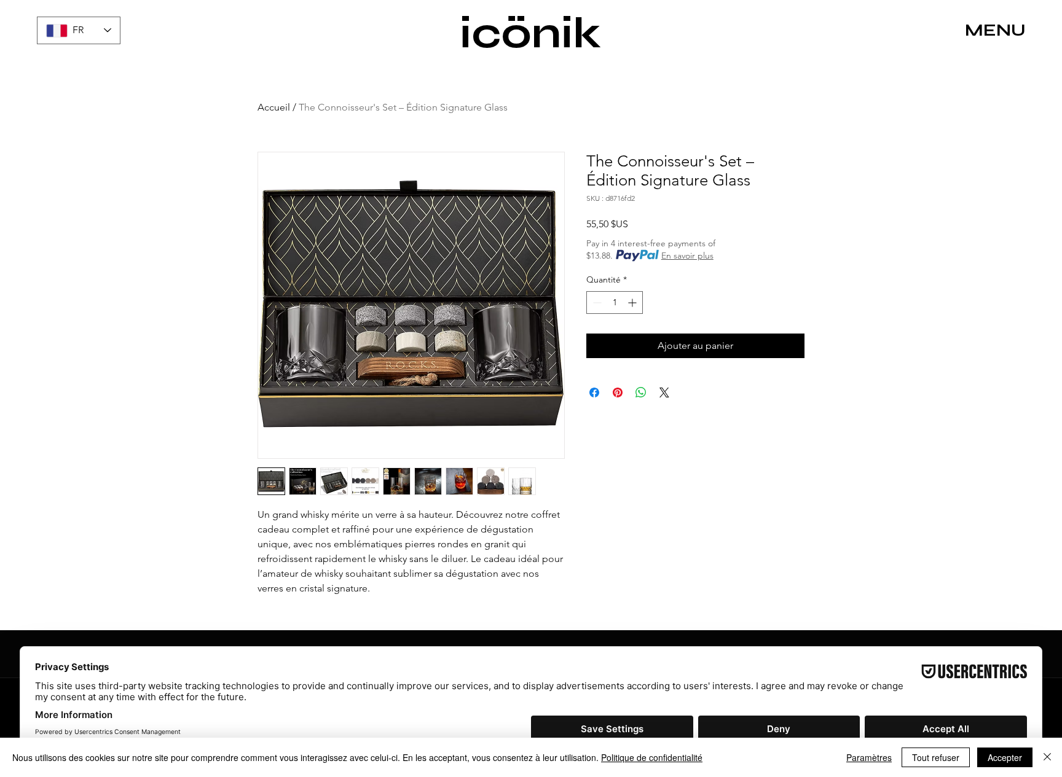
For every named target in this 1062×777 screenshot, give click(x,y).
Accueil (274, 107)
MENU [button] (995, 30)
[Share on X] (664, 392)
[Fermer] (1047, 757)
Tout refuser (935, 757)
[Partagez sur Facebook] (594, 392)
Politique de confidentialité (651, 757)
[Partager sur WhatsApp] (641, 392)
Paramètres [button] (869, 757)
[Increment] (633, 302)
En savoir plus (687, 255)
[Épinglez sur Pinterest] (617, 392)
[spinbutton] (615, 302)
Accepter (1005, 757)
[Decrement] (596, 302)
